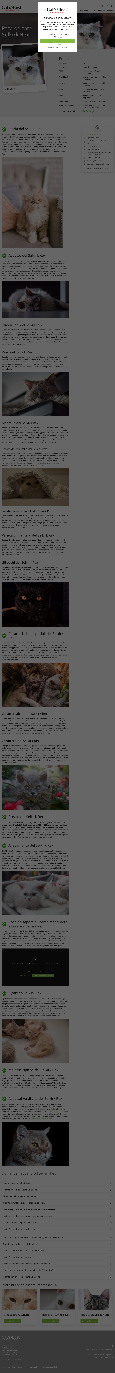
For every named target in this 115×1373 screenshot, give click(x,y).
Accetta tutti (57, 41)
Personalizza (57, 44)
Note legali (64, 47)
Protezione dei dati (53, 47)
